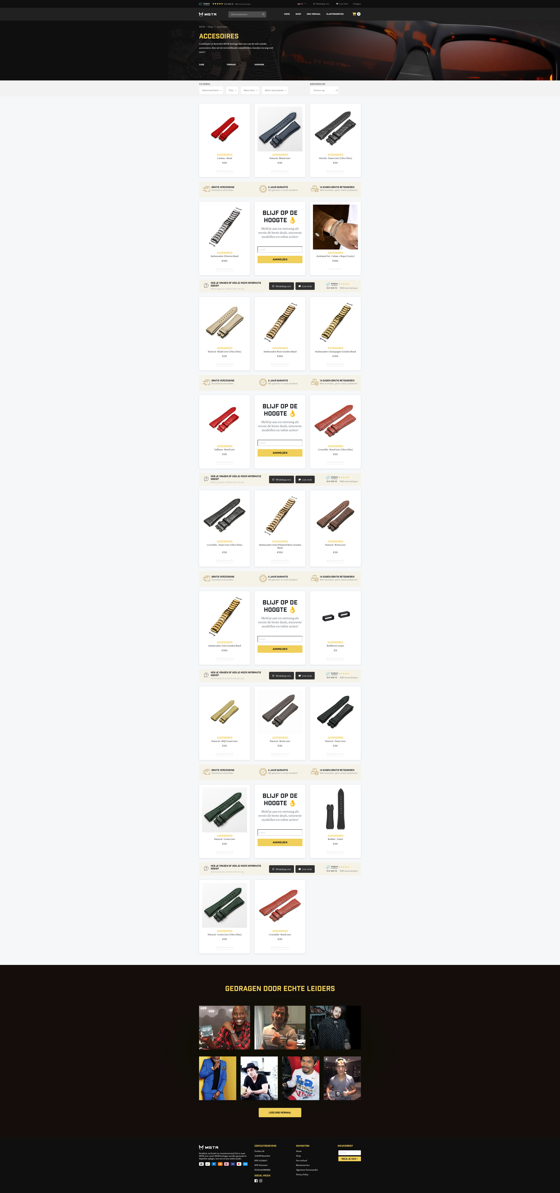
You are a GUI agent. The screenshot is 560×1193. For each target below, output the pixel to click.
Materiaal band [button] (210, 90)
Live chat (307, 286)
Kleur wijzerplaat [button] (274, 90)
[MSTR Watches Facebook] (256, 1180)
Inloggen (357, 4)
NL (302, 4)
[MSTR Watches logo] (224, 1147)
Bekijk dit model (224, 170)
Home (287, 14)
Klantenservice (335, 14)
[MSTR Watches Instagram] (260, 1180)
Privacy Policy (302, 1174)
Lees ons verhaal (280, 1113)
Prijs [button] (231, 90)
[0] (354, 14)
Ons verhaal (314, 14)
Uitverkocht (335, 268)
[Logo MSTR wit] (212, 14)
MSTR (202, 26)
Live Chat (343, 4)
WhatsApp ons (322, 4)
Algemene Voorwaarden (307, 1169)
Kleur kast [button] (249, 90)
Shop (298, 14)
